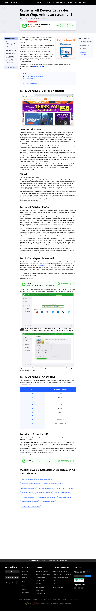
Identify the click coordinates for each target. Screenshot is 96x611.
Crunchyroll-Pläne (30, 78)
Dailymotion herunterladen (29, 502)
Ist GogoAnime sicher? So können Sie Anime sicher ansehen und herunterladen (11, 59)
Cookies (65, 599)
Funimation (60, 404)
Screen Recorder (40, 577)
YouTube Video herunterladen (30, 506)
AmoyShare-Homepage (34, 560)
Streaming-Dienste (27, 492)
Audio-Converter (40, 590)
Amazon (60, 397)
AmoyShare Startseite (11, 2)
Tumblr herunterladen (48, 502)
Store (79, 2)
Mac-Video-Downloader (28, 488)
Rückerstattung (73, 599)
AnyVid (42, 265)
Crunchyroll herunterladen (32, 81)
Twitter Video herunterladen (53, 483)
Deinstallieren (26, 592)
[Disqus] (48, 534)
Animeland (60, 416)
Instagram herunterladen (44, 492)
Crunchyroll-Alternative (32, 83)
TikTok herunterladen (65, 497)
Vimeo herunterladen (27, 497)
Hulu (60, 401)
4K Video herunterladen (46, 488)
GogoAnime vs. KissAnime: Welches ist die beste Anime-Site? (11, 44)
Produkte (48, 2)
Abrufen (24, 589)
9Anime (60, 408)
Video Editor (39, 584)
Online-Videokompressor (60, 584)
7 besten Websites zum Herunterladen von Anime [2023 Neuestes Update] (11, 51)
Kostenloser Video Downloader (57, 561)
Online (39, 2)
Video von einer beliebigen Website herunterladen (37, 479)
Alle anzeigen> (11, 67)
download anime (38, 66)
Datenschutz (36, 599)
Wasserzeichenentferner (43, 574)
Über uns (25, 571)
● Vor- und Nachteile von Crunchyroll (86, 42)
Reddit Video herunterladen (46, 497)
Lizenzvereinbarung (46, 599)
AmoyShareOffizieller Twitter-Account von (82, 588)
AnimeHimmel (60, 427)
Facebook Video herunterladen (30, 483)
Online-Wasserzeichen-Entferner (62, 574)
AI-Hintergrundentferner (60, 587)
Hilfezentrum (26, 586)
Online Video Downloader (65, 488)
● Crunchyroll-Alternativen (83, 53)
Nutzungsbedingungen (25, 599)
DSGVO (59, 599)
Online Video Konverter (59, 581)
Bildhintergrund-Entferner (60, 571)
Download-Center (13, 572)
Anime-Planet (60, 419)
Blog (84, 2)
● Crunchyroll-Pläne (84, 45)
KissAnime (60, 412)
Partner (24, 577)
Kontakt (24, 574)
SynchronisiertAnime (60, 423)
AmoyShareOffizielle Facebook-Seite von (79, 588)
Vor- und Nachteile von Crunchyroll (35, 76)
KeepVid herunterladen (62, 492)
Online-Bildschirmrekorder (60, 577)
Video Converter (40, 581)
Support (70, 2)
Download (59, 2)
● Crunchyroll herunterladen (83, 49)
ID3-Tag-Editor (40, 587)
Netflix (60, 393)
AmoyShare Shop (13, 577)
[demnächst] (75, 588)
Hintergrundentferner (42, 571)
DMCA (54, 599)
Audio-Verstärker (41, 593)
